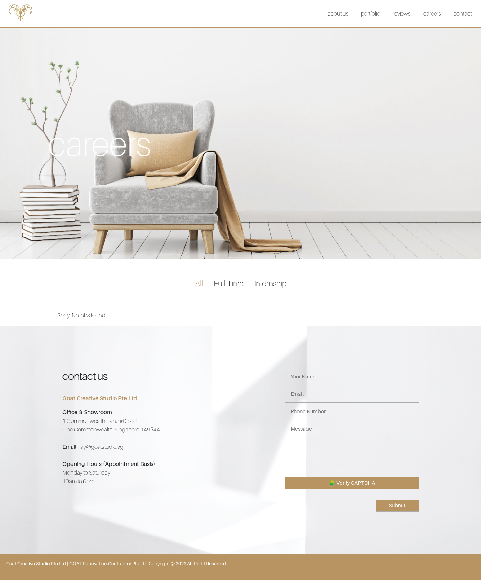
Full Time (229, 283)
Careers (432, 13)
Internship (270, 283)
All (199, 283)
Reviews (402, 13)
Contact (463, 13)
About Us (338, 13)
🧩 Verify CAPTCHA (352, 483)
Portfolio (370, 13)
